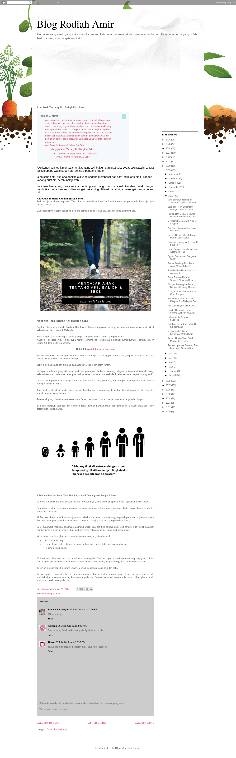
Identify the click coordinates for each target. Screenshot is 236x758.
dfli (112, 748)
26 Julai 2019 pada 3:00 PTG (72, 626)
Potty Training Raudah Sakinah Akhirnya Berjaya (182, 278)
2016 (168, 389)
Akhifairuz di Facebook (102, 349)
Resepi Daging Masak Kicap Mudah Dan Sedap (182, 236)
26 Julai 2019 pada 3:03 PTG (70, 642)
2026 (168, 139)
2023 (168, 152)
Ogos (171, 191)
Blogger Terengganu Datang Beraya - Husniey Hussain (182, 285)
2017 (168, 385)
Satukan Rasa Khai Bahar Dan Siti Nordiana (183, 325)
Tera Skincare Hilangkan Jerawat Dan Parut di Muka (182, 201)
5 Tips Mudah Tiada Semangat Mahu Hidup (180, 332)
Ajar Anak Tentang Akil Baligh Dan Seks (65, 145)
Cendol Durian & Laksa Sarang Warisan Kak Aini (181, 311)
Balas (50, 618)
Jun (170, 353)
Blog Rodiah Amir (75, 24)
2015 (168, 394)
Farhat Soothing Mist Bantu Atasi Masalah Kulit (181, 264)
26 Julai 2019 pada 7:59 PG (83, 609)
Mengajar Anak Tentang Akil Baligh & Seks (72, 149)
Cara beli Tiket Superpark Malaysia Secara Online (181, 208)
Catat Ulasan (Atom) (57, 729)
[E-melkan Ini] (78, 589)
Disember (173, 174)
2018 (168, 381)
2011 (168, 407)
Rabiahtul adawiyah (58, 609)
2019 (168, 170)
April (171, 362)
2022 (168, 157)
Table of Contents (49, 116)
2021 (168, 161)
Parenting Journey (51, 593)
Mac (170, 366)
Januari (172, 375)
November (173, 178)
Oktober (172, 183)
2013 (168, 403)
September (174, 187)
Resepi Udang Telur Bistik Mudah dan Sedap (180, 339)
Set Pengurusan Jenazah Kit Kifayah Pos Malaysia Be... (183, 300)
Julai (171, 196)
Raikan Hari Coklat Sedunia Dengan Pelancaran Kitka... (183, 215)
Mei (170, 358)
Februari (172, 371)
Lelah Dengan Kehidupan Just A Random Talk (182, 250)
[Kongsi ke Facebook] (88, 589)
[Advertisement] (118, 70)
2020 (168, 166)
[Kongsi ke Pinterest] (91, 589)
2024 (168, 148)
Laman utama (96, 722)
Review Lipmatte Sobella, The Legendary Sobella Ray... (182, 346)
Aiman (51, 642)
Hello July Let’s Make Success (178, 318)
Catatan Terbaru (48, 722)
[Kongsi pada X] (85, 589)
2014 (168, 398)
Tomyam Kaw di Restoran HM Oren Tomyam (182, 293)
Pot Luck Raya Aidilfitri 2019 (182, 305)
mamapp (52, 626)
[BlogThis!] (81, 589)
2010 (168, 411)
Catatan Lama (144, 722)
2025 (168, 144)
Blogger (136, 748)
